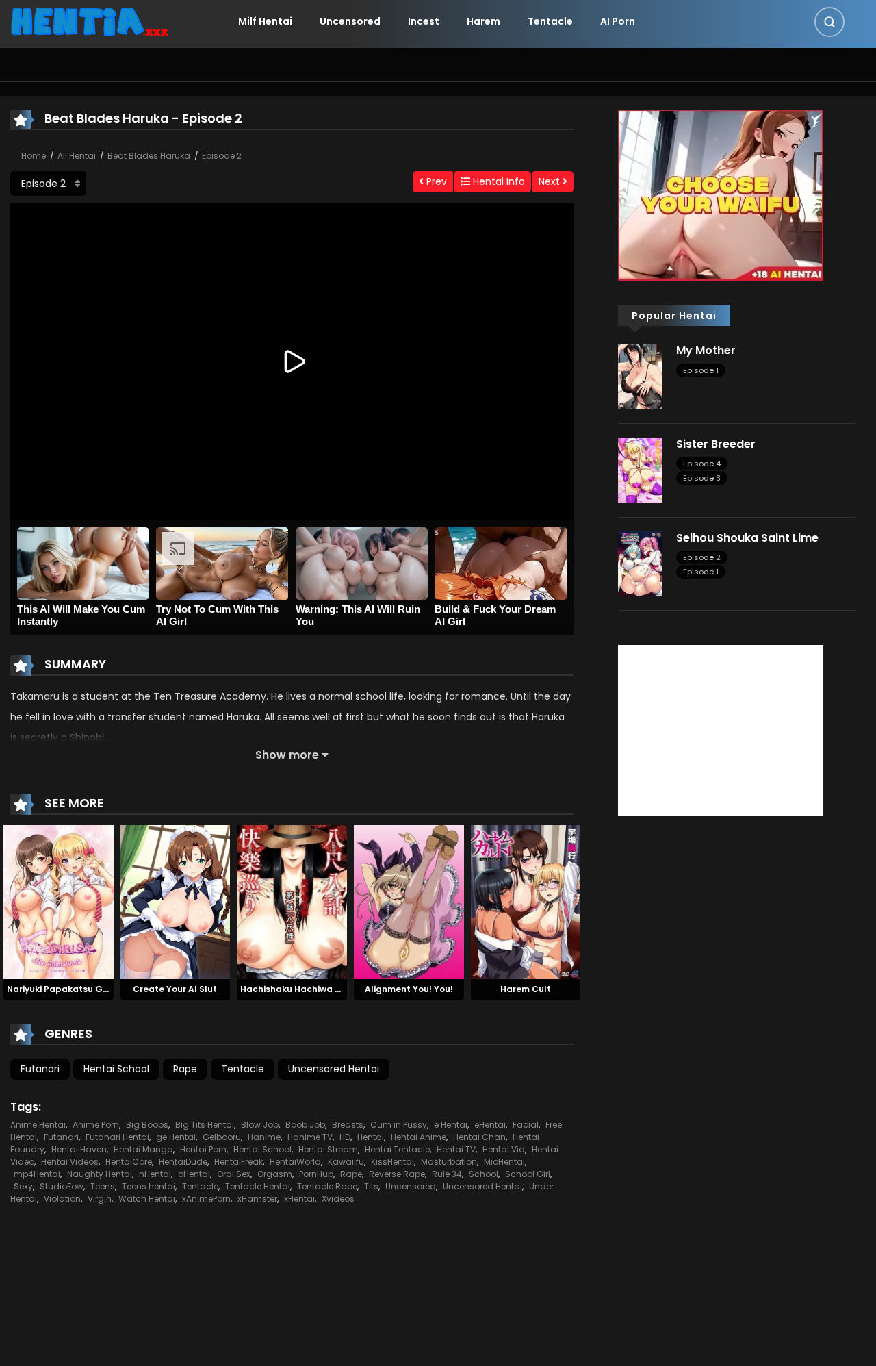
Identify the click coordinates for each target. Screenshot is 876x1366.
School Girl (527, 1174)
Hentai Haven (79, 1149)
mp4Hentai (37, 1174)
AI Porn (617, 21)
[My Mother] (640, 376)
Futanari (40, 1069)
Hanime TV (310, 1137)
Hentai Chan (479, 1137)
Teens (102, 1186)
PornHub (316, 1174)
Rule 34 (447, 1174)
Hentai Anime (418, 1137)
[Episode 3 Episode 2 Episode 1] (48, 183)
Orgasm (274, 1174)
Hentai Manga (143, 1149)
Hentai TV (456, 1149)
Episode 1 (701, 370)
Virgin (100, 1198)
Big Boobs (147, 1124)
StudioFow (61, 1186)
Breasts (347, 1124)
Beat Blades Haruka (148, 156)
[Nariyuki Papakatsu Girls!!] (58, 902)
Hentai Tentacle (397, 1149)
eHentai (490, 1124)
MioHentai (504, 1161)
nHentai (155, 1174)
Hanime (264, 1137)
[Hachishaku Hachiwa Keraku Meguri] (292, 902)
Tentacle (550, 21)
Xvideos (338, 1198)
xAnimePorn (206, 1198)
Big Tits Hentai (204, 1124)
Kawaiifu (346, 1161)
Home (33, 156)
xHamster (257, 1198)
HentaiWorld (295, 1161)
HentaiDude (183, 1161)
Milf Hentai (265, 21)
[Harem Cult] (526, 902)
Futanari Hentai (117, 1137)
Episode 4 (702, 463)
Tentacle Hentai (257, 1186)
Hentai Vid (503, 1149)
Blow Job (260, 1124)
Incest (423, 21)
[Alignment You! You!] (409, 902)
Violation (62, 1198)
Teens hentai (148, 1186)
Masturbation (449, 1161)
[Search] (829, 22)
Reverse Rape (397, 1174)
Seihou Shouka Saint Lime (747, 538)
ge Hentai (176, 1137)
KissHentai (392, 1161)
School (483, 1174)
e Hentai (450, 1124)
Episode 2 (222, 156)
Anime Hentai (38, 1124)
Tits (371, 1186)
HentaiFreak (238, 1161)
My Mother (706, 350)
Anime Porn (96, 1124)
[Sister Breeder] (640, 470)
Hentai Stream (328, 1149)
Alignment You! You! (409, 989)
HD (344, 1137)
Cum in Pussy (398, 1124)
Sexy (23, 1186)
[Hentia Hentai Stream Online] (89, 20)
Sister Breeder (716, 444)
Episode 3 (702, 477)
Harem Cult (525, 989)
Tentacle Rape (327, 1186)
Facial (526, 1124)
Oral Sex (233, 1174)
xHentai (299, 1198)
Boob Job (305, 1124)
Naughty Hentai (99, 1174)
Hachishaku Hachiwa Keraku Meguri (319, 989)
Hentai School (116, 1069)
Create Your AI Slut (175, 989)
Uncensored (350, 21)
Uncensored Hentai (333, 1069)
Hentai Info (497, 181)
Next (551, 181)
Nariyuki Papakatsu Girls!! (64, 989)
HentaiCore (128, 1161)
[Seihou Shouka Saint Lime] (640, 563)
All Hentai (76, 156)
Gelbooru (222, 1137)
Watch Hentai (146, 1198)
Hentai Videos (70, 1161)
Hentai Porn (203, 1149)
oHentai (194, 1174)
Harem (483, 21)
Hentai (370, 1137)
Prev (435, 181)
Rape (185, 1069)
